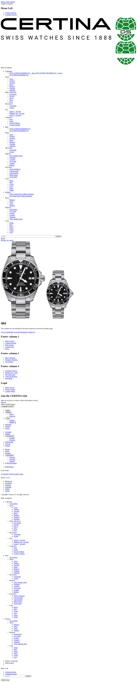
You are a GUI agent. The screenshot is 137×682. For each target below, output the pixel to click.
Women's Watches (11, 360)
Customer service (11, 15)
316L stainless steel (15, 156)
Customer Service (11, 371)
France (7, 428)
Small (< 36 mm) (15, 111)
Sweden (8, 453)
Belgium (8, 412)
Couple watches (14, 125)
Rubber (11, 165)
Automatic (12, 106)
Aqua (11, 79)
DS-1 (11, 102)
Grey (11, 186)
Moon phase (13, 175)
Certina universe (10, 13)
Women (7, 192)
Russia (7, 449)
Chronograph (13, 171)
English (12, 420)
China (8, 418)
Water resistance (14, 169)
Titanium (12, 158)
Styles (11, 506)
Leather (12, 163)
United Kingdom (11, 463)
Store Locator (9, 341)
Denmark (8, 424)
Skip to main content (8, 2)
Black (11, 181)
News (7, 349)
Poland (7, 446)
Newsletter (8, 378)
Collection (8, 71)
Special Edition (14, 123)
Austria (7, 410)
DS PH (11, 96)
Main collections (15, 521)
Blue (11, 182)
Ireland (7, 434)
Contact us (31, 332)
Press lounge (9, 345)
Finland (7, 426)
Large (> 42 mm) (15, 115)
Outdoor (12, 88)
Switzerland (9, 455)
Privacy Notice (10, 389)
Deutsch (12, 457)
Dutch (11, 414)
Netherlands (9, 442)
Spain (7, 451)
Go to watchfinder (7, 332)
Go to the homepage (20, 332)
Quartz (11, 108)
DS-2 (11, 100)
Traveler (12, 83)
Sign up (3, 402)
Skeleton (12, 90)
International (9, 467)
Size (10, 538)
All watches (13, 504)
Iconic (11, 121)
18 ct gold (12, 161)
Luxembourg (10, 436)
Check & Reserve (11, 376)
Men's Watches (10, 358)
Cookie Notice (10, 391)
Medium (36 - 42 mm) (16, 113)
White (11, 190)
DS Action (13, 94)
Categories (13, 546)
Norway (8, 444)
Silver (11, 188)
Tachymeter (13, 177)
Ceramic (12, 159)
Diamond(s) (13, 209)
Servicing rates (10, 375)
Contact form (9, 347)
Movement (13, 532)
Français (12, 416)
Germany (8, 432)
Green (11, 184)
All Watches (9, 362)
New (11, 119)
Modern (12, 86)
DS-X (11, 98)
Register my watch (11, 373)
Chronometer (13, 173)
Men (6, 127)
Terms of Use (9, 387)
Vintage (12, 81)
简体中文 (12, 422)
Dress (11, 85)
